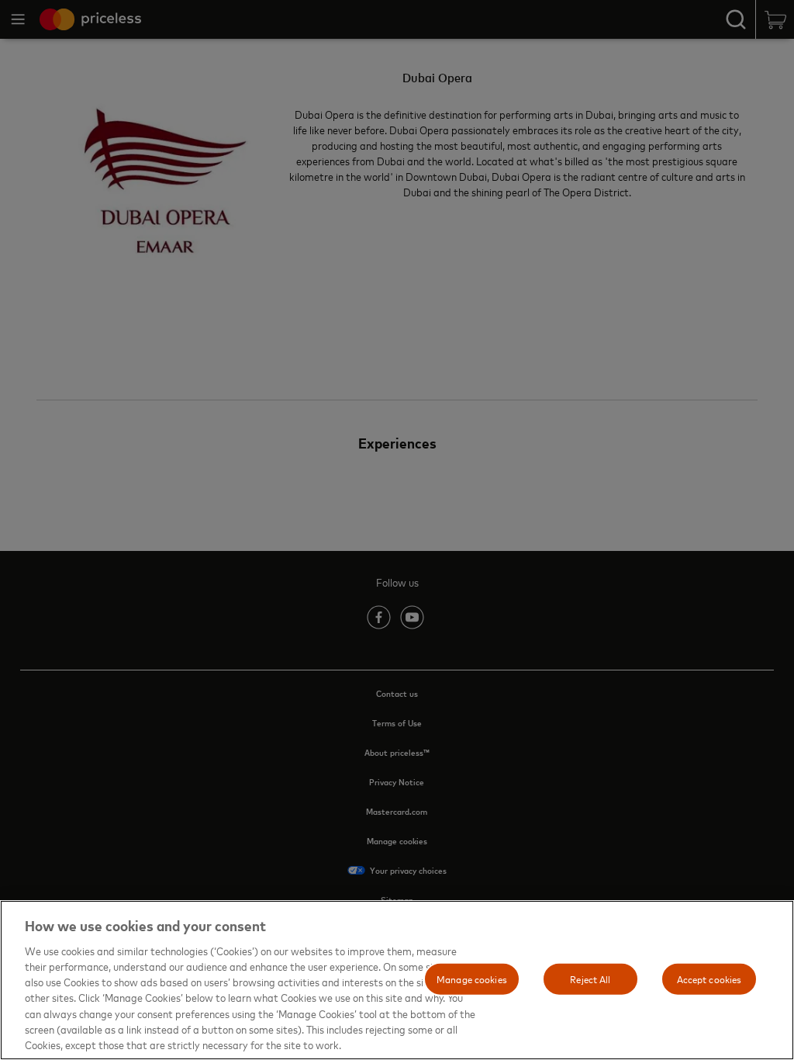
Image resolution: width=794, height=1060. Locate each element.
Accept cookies (709, 979)
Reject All (590, 979)
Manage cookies (472, 979)
